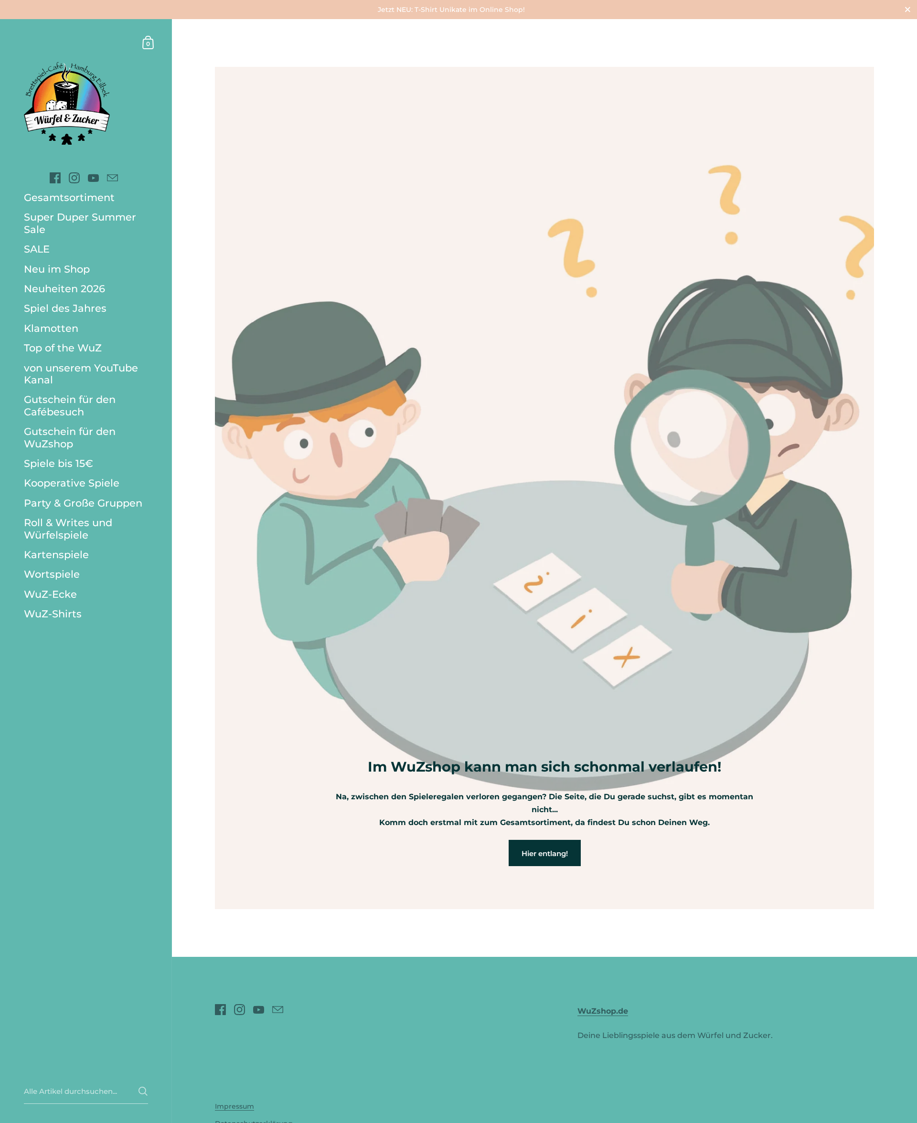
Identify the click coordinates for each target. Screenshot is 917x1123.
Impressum (234, 1106)
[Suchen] (143, 1091)
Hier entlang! (545, 853)
